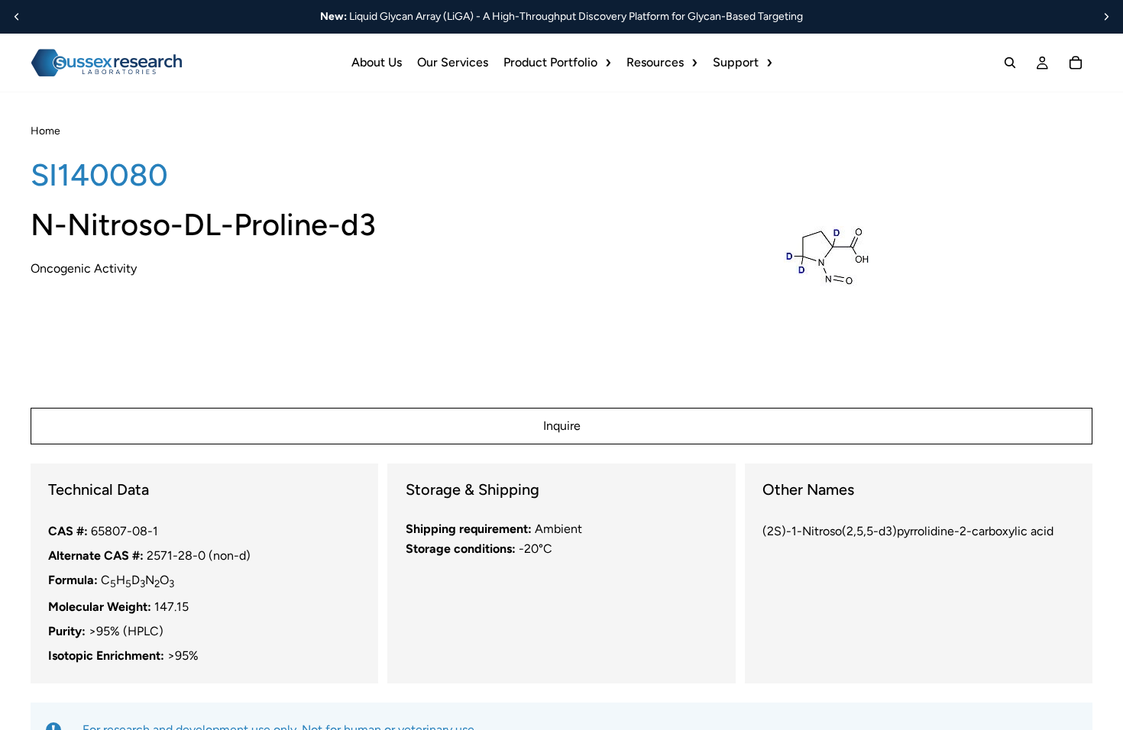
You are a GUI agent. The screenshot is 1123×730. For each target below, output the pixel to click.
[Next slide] (1106, 17)
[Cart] (1075, 62)
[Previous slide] (17, 17)
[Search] (1010, 62)
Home (45, 130)
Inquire (562, 425)
